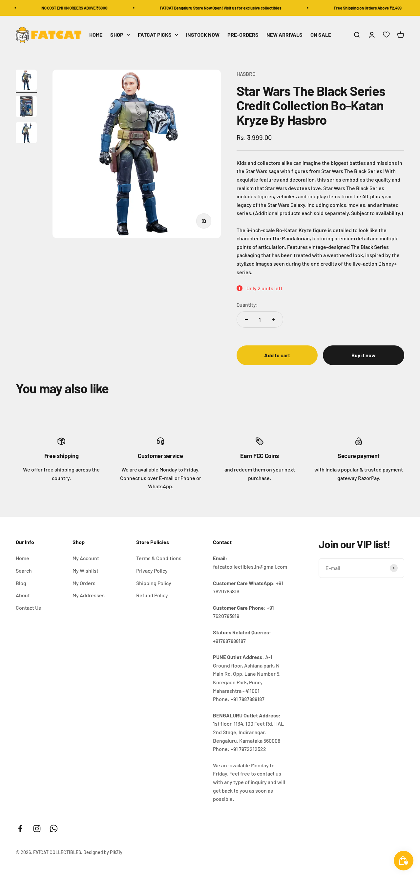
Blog (21, 583)
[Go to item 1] (26, 81)
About (23, 595)
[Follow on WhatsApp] (53, 828)
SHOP (116, 35)
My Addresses (89, 595)
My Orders (84, 583)
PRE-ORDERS (243, 35)
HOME (95, 35)
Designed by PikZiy (102, 852)
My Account (86, 558)
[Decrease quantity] (246, 319)
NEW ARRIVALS (284, 35)
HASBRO (246, 74)
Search (24, 570)
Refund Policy (152, 595)
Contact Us (28, 607)
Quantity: (247, 304)
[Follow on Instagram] (36, 828)
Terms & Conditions (158, 558)
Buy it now (363, 355)
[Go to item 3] (26, 133)
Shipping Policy (153, 583)
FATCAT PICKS (155, 35)
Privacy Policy (152, 570)
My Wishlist (85, 570)
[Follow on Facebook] (20, 828)
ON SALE (320, 35)
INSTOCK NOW (203, 35)
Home (22, 558)
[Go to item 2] (26, 107)
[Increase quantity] (273, 319)
